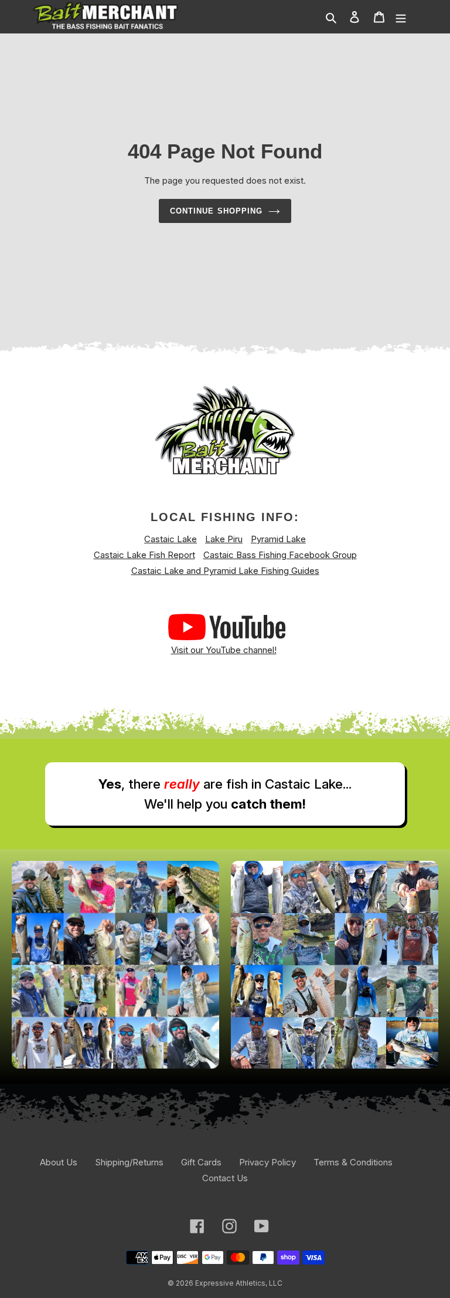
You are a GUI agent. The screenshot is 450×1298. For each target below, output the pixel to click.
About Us (58, 1162)
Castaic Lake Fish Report (144, 554)
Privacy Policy (267, 1162)
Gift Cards (201, 1162)
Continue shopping (216, 211)
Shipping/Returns (129, 1162)
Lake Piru (224, 539)
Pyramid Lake (278, 539)
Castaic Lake (170, 539)
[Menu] (400, 17)
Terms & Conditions (353, 1162)
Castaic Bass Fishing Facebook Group (280, 554)
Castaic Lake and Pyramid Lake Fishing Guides (225, 570)
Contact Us (225, 1178)
